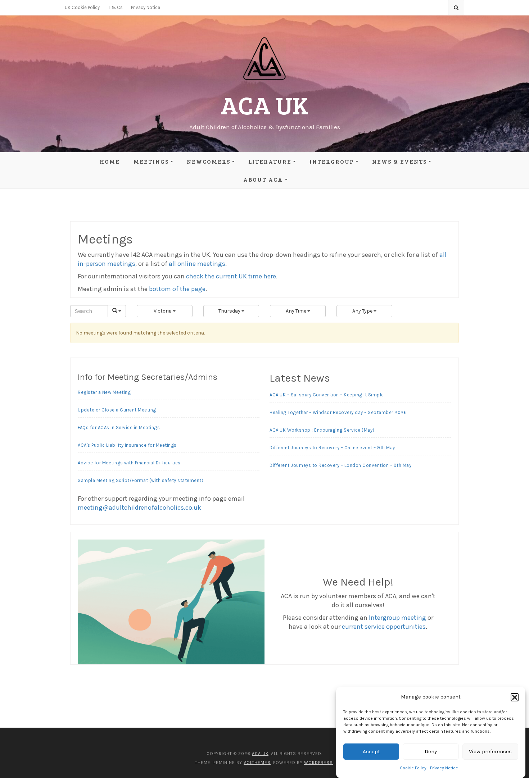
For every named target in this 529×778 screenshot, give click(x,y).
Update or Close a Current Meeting (117, 410)
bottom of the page (177, 289)
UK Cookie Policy (82, 7)
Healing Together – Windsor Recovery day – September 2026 (338, 412)
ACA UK (264, 104)
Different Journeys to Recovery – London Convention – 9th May (340, 465)
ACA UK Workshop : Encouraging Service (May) (322, 430)
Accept (371, 752)
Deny (431, 752)
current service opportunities (384, 627)
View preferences (490, 752)
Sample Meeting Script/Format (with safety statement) (140, 480)
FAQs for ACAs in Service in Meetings (119, 427)
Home (110, 161)
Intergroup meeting (397, 618)
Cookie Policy (413, 767)
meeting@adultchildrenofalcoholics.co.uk (139, 507)
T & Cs (115, 7)
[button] (514, 697)
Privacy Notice (444, 767)
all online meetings (197, 264)
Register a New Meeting (104, 392)
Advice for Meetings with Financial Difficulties (129, 462)
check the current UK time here (231, 276)
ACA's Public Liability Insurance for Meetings (127, 445)
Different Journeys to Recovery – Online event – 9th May (332, 447)
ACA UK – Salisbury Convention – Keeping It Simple (327, 394)
